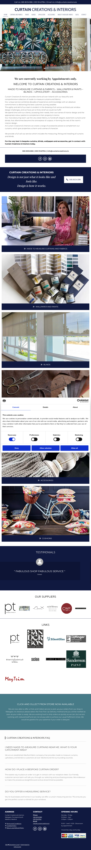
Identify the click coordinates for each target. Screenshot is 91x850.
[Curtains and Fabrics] (45, 220)
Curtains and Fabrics (16, 14)
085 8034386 (27, 2)
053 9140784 (39, 2)
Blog (77, 14)
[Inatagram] (45, 158)
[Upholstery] (45, 394)
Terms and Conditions (14, 823)
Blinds (34, 14)
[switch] (34, 439)
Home (5, 14)
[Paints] (45, 278)
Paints (27, 14)
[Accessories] (45, 452)
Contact (83, 14)
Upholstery (41, 14)
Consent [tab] (15, 407)
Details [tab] (45, 407)
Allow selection (45, 448)
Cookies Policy (11, 826)
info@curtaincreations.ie (66, 2)
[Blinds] (45, 336)
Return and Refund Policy (15, 828)
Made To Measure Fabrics (65, 14)
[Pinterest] (49, 158)
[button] (73, 179)
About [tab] (75, 407)
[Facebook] (40, 158)
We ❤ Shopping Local (12, 844)
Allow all (74, 448)
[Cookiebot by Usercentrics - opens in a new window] (78, 401)
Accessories (51, 14)
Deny (17, 448)
